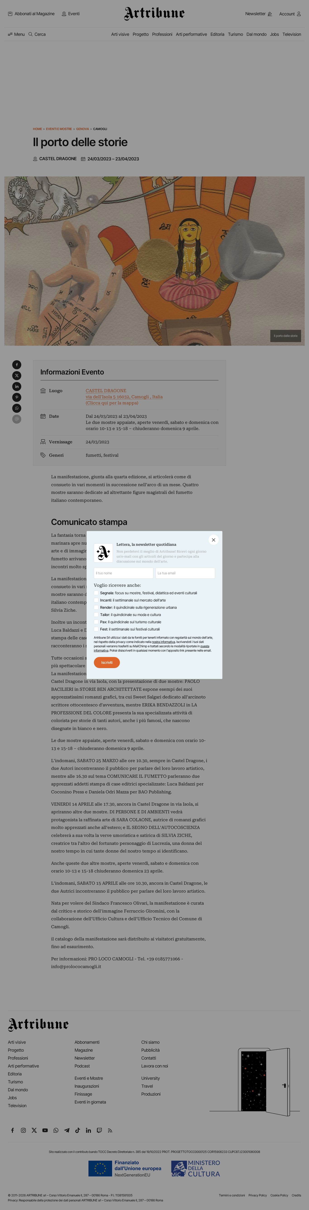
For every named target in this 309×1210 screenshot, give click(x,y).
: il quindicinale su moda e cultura (130, 614)
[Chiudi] (214, 540)
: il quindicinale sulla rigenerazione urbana (138, 607)
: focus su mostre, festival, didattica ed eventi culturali (148, 593)
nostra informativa (163, 642)
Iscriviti (106, 662)
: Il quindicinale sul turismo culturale (130, 622)
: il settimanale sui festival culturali (130, 629)
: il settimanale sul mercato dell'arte (133, 600)
